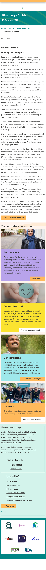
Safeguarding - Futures (15, 496)
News (11, 29)
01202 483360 (16, 465)
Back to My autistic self (14, 218)
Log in (3, 512)
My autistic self (23, 29)
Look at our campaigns (31, 379)
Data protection (13, 485)
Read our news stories (32, 419)
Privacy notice (12, 489)
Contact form (16, 469)
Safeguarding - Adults (15, 493)
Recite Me (10, 506)
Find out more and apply (31, 330)
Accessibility (11, 481)
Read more (36, 279)
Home (3, 29)
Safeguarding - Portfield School (19, 500)
